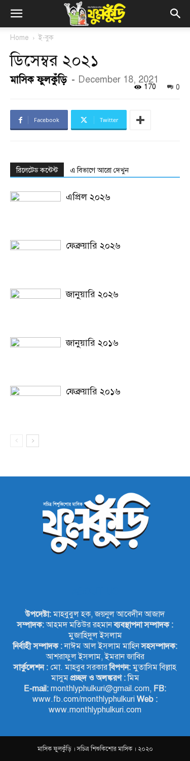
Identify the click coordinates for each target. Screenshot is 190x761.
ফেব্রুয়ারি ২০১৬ (93, 391)
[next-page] (32, 440)
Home (19, 37)
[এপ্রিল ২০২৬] (35, 208)
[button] (16, 13)
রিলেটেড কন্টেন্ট (37, 170)
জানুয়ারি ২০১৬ (92, 342)
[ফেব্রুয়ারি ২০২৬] (35, 257)
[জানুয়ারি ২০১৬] (35, 354)
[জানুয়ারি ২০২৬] (35, 306)
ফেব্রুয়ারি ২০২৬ (93, 245)
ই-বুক (46, 37)
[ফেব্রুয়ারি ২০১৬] (35, 403)
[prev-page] (16, 440)
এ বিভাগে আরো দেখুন (99, 170)
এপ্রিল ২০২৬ (88, 197)
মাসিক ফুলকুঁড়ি (38, 79)
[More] (140, 120)
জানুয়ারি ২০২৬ (92, 294)
